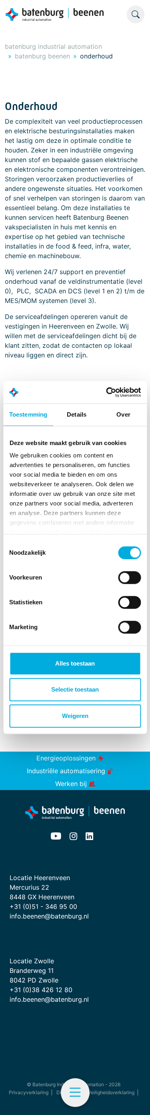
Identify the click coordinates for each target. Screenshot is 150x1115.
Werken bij (72, 784)
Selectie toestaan (75, 689)
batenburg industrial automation (53, 46)
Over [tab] (123, 414)
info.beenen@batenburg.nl (49, 916)
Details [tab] (76, 414)
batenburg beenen (42, 56)
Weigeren (75, 715)
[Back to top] (134, 1099)
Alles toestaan (75, 663)
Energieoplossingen (67, 758)
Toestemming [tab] (28, 414)
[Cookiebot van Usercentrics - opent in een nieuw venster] (107, 392)
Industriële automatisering (67, 771)
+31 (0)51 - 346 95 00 (43, 906)
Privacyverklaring (28, 1092)
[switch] (129, 577)
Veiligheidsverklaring (111, 1092)
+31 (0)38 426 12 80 (41, 990)
